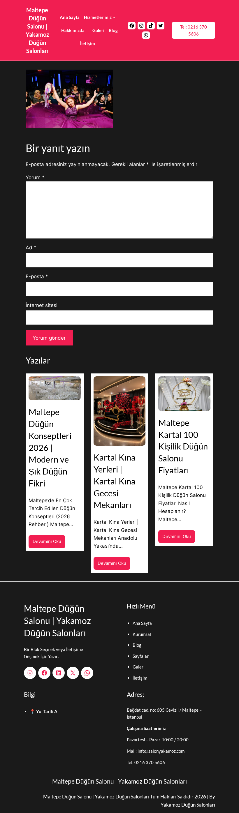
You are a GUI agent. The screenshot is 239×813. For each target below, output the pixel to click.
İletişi (138, 677)
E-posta (37, 276)
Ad (31, 247)
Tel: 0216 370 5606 (193, 30)
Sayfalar (141, 656)
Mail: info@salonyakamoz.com (155, 751)
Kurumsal (142, 634)
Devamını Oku (49, 543)
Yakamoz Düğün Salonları (188, 805)
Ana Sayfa (142, 623)
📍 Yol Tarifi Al (44, 711)
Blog (137, 645)
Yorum (35, 177)
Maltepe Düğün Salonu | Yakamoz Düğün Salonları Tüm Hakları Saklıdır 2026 (124, 796)
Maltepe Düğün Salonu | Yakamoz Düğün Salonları (57, 620)
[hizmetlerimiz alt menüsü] (114, 17)
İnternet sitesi (41, 305)
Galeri (139, 666)
